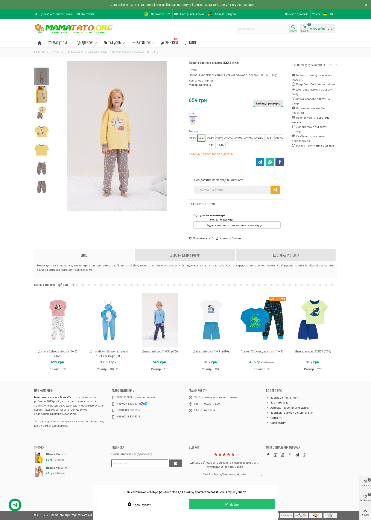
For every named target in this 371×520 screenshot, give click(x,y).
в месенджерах (243, 4)
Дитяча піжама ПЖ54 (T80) (313, 351)
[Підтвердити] (175, 463)
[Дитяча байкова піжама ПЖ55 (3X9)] (58, 320)
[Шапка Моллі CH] (39, 457)
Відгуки (194, 447)
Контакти (276, 417)
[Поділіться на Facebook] (279, 162)
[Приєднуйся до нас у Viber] (304, 455)
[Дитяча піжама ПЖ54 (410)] (211, 320)
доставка (321, 75)
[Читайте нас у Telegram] (297, 455)
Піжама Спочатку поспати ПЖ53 (261, 351)
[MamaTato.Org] (74, 29)
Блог (193, 42)
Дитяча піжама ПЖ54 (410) (211, 351)
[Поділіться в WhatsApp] (270, 162)
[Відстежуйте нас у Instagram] (275, 455)
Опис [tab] (84, 255)
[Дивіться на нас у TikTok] (290, 455)
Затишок (143, 42)
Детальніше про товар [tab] (185, 255)
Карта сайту (278, 422)
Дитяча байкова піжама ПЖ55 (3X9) (58, 354)
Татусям (115, 42)
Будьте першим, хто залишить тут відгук (235, 225)
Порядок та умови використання (291, 412)
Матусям (60, 42)
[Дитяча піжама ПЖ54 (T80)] (313, 320)
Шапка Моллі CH (57, 454)
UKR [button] (330, 14)
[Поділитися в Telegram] (260, 162)
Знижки (171, 42)
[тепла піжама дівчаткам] (41, 150)
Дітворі (87, 42)
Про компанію (43, 390)
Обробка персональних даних (289, 407)
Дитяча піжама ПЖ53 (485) (160, 351)
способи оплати (315, 99)
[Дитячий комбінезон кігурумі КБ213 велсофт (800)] (109, 320)
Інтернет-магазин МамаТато (54, 397)
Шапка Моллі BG (57, 467)
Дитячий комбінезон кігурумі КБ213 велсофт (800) (109, 354)
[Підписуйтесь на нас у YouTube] (282, 455)
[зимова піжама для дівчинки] (41, 169)
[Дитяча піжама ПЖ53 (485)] (160, 320)
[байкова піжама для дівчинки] (41, 113)
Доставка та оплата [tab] (286, 255)
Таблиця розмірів (268, 103)
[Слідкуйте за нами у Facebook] (268, 455)
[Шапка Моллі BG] (39, 471)
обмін (312, 84)
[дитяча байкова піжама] (41, 187)
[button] (55, 14)
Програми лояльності (284, 397)
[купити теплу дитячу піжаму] (41, 132)
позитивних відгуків (320, 145)
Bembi (193, 70)
